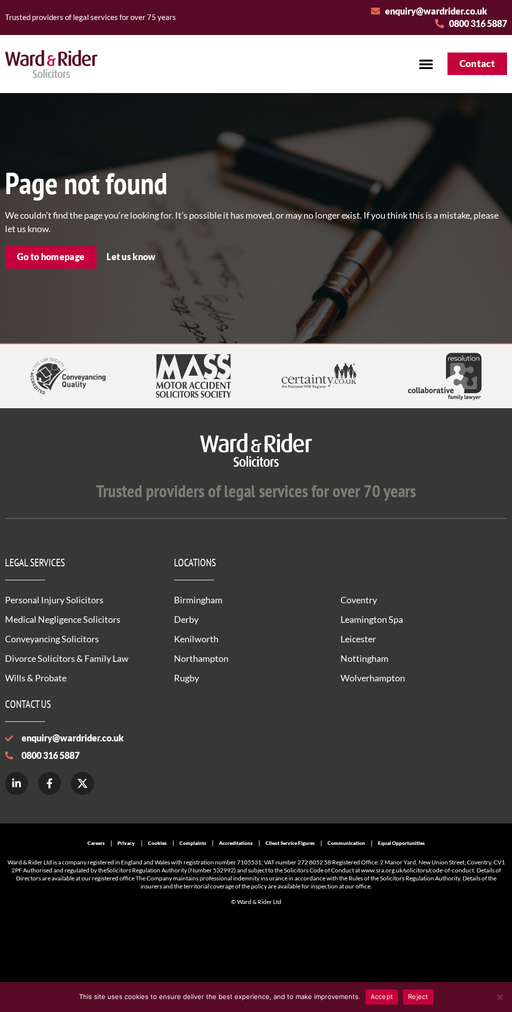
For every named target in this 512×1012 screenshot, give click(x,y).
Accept (382, 996)
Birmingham (198, 599)
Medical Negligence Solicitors (62, 619)
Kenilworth (196, 638)
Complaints (193, 843)
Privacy (126, 843)
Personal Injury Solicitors (54, 599)
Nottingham (364, 658)
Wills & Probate (35, 677)
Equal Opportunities (401, 843)
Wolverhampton (372, 677)
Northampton (201, 658)
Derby (186, 619)
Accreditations (235, 843)
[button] (426, 64)
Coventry (358, 599)
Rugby (186, 677)
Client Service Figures (290, 843)
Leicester (358, 638)
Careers (96, 843)
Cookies (157, 843)
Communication (346, 843)
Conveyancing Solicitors (52, 638)
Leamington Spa (371, 619)
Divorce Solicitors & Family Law (66, 658)
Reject (418, 996)
